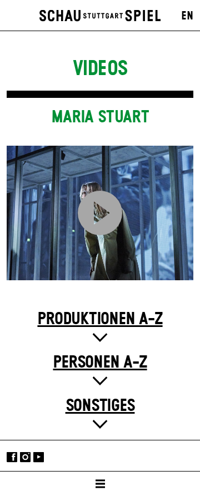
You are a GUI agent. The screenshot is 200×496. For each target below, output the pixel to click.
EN (187, 16)
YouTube (38, 457)
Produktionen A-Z (99, 319)
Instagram (25, 457)
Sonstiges (100, 406)
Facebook (12, 457)
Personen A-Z (100, 362)
